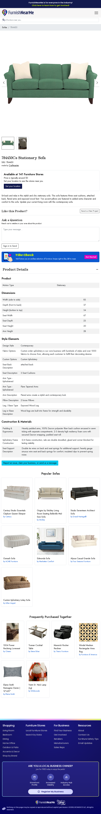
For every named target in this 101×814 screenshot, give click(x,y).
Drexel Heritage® (80, 516)
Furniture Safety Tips (88, 738)
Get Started (91, 257)
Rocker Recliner (61, 647)
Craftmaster (14, 165)
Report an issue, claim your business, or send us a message (30, 462)
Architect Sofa (83, 512)
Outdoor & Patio (11, 747)
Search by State (34, 734)
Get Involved (60, 734)
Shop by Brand (10, 755)
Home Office (9, 743)
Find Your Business (63, 730)
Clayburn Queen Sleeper (14, 512)
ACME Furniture (12, 561)
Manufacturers (61, 743)
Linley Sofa (16, 600)
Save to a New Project (89, 211)
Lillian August (10, 603)
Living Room (8, 730)
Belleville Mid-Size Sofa (49, 513)
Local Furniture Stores (36, 730)
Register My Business (50, 791)
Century (8, 516)
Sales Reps (59, 747)
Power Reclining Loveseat (11, 647)
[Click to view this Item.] (16, 493)
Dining (6, 738)
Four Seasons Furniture (81, 561)
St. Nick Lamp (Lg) (37, 686)
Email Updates (85, 743)
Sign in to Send (10, 245)
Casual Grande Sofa (83, 558)
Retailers (58, 738)
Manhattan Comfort (46, 561)
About (81, 730)
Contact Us (83, 734)
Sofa (9, 558)
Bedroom (7, 734)
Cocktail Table (35, 647)
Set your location (13, 186)
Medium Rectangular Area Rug (87, 648)
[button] (97, 12)
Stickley (42, 519)
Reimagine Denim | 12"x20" (11, 688)
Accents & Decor (11, 751)
